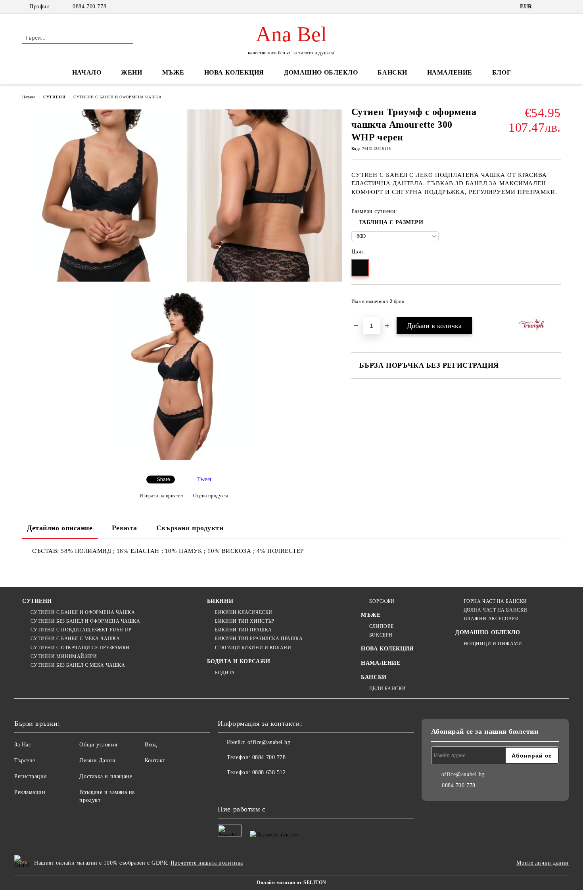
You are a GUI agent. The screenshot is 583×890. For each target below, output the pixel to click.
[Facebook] (224, 788)
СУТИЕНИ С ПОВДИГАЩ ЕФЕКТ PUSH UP (81, 630)
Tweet (204, 479)
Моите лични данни (542, 863)
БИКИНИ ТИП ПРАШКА (243, 630)
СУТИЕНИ (54, 97)
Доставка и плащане (105, 776)
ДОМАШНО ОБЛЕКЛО (321, 72)
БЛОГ (501, 72)
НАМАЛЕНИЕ (449, 72)
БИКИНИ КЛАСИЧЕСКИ (243, 612)
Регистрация (30, 776)
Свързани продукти (190, 528)
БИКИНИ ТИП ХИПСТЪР (244, 621)
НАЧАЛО (86, 72)
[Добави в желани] (555, 304)
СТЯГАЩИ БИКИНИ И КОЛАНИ (253, 647)
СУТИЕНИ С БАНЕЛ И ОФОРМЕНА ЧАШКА (117, 97)
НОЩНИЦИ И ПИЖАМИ (493, 643)
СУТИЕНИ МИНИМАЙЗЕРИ (64, 656)
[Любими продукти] (540, 37)
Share (163, 479)
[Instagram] (241, 788)
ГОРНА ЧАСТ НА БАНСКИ (495, 601)
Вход (151, 745)
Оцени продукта (210, 496)
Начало (28, 97)
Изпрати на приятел (161, 496)
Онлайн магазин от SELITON (291, 882)
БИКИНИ (220, 601)
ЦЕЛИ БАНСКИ (387, 688)
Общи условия (98, 745)
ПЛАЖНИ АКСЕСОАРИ (491, 618)
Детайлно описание (60, 528)
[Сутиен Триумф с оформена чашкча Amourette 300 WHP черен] (102, 195)
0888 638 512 (269, 772)
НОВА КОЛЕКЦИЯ (234, 72)
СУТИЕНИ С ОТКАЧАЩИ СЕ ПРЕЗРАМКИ (80, 647)
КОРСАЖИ (381, 601)
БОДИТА (225, 672)
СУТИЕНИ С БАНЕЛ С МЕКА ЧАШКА (75, 638)
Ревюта (124, 528)
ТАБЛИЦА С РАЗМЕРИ (391, 222)
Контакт (155, 760)
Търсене (24, 760)
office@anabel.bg (269, 742)
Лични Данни (97, 760)
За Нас (22, 745)
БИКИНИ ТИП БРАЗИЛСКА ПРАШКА (259, 638)
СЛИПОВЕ (381, 626)
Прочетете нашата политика (207, 863)
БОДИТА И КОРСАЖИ (238, 661)
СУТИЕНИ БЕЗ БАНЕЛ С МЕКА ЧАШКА (78, 665)
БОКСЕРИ (380, 635)
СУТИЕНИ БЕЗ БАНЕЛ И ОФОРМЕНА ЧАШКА (85, 621)
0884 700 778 (89, 7)
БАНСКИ (392, 72)
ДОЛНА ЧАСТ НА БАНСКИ (495, 610)
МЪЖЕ (173, 72)
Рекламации (30, 792)
